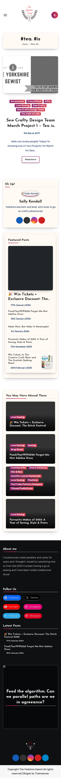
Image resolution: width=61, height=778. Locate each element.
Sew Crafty (39, 105)
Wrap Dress (17, 449)
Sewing (32, 445)
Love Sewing (22, 105)
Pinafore (32, 480)
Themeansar (42, 773)
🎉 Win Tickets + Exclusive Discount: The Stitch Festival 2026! (28, 299)
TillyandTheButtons (21, 488)
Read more (30, 159)
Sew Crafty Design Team (30, 109)
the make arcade (30, 114)
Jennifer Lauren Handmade (25, 476)
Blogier (27, 773)
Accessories (17, 101)
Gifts (47, 101)
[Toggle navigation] (5, 15)
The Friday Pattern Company (26, 484)
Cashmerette (18, 468)
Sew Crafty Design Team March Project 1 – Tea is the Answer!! (30, 125)
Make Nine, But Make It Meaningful (28, 327)
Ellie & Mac (16, 472)
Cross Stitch (34, 101)
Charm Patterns (38, 468)
